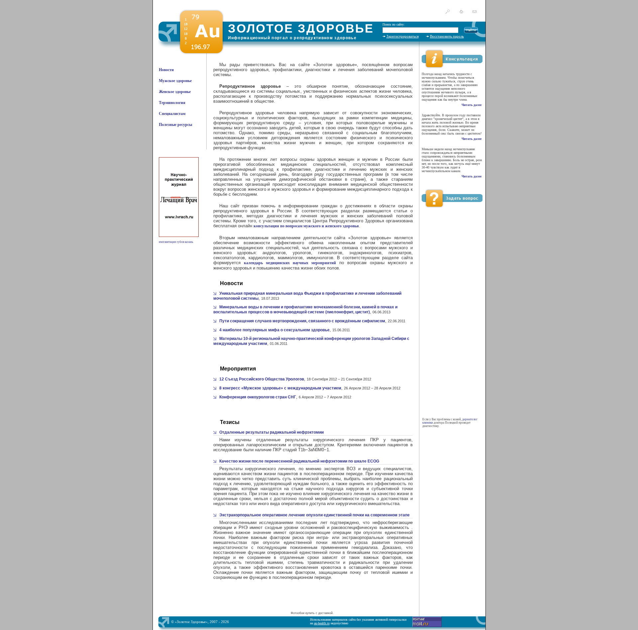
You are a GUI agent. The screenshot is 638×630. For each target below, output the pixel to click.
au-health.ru (322, 623)
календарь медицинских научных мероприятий (290, 263)
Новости (166, 69)
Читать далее (471, 105)
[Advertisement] (312, 600)
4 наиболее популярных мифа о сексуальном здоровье (274, 330)
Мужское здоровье (175, 80)
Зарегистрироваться (402, 36)
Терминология (172, 102)
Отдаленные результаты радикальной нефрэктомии (271, 432)
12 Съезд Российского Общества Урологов (261, 379)
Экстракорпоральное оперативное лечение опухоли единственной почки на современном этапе (314, 515)
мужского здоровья (291, 189)
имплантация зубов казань (176, 242)
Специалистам (172, 113)
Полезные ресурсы (175, 124)
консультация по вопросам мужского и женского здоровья (306, 226)
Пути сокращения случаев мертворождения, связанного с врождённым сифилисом (302, 321)
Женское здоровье (175, 91)
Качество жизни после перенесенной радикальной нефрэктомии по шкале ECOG (299, 461)
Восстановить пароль (447, 36)
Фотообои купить (303, 613)
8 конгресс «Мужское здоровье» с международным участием (280, 388)
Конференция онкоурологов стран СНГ (257, 397)
